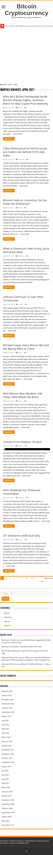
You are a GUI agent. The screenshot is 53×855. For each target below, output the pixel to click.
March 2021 (6, 787)
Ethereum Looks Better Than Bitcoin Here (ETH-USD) (22, 647)
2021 (10, 85)
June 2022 (5, 725)
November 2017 (8, 825)
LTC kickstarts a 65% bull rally (21, 535)
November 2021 (8, 754)
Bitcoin (20, 108)
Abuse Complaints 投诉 (19, 843)
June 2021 (5, 775)
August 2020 (6, 817)
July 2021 (5, 771)
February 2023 (7, 691)
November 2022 (8, 704)
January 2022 (7, 746)
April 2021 (6, 783)
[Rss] (27, 851)
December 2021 (8, 750)
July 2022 (5, 720)
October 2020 (7, 808)
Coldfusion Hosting (15, 841)
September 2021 (8, 762)
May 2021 (5, 779)
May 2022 (5, 729)
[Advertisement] (26, 56)
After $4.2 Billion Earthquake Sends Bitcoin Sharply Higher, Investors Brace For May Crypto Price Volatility (25, 100)
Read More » (9, 139)
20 (32, 578)
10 (27, 578)
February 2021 (7, 792)
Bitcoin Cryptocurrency (26, 9)
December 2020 (8, 800)
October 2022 (7, 708)
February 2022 (7, 741)
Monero (7, 626)
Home (4, 85)
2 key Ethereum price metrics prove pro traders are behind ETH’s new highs (25, 152)
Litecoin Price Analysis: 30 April (22, 441)
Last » (42, 581)
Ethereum (21, 159)
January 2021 (7, 796)
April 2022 (6, 733)
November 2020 (8, 804)
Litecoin (20, 304)
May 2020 (5, 821)
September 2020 (8, 813)
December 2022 (8, 700)
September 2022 (8, 712)
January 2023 (7, 695)
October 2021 (7, 758)
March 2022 (6, 737)
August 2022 (6, 716)
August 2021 (6, 767)
